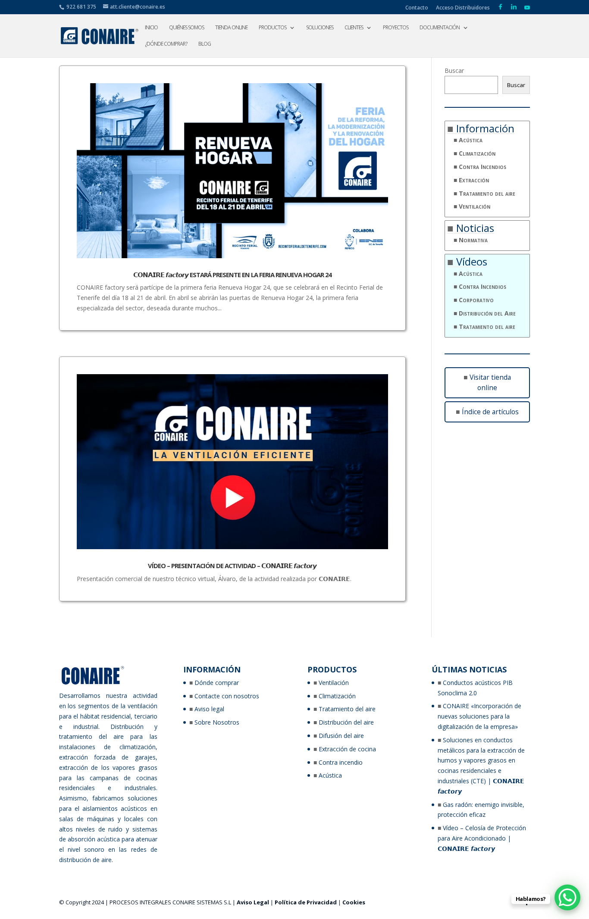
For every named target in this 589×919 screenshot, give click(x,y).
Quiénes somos (186, 28)
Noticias (475, 228)
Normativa (473, 240)
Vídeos (471, 261)
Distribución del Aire (487, 313)
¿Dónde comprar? (166, 44)
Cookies (353, 902)
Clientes (354, 28)
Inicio (151, 28)
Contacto (416, 8)
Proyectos (395, 28)
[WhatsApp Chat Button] (567, 897)
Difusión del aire (341, 735)
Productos (272, 28)
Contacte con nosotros (226, 696)
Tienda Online (231, 28)
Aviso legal (209, 709)
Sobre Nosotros (216, 722)
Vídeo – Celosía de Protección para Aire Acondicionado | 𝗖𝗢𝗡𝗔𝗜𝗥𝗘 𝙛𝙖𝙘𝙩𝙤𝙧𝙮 (482, 838)
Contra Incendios (482, 167)
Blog (204, 44)
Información (485, 128)
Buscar (454, 70)
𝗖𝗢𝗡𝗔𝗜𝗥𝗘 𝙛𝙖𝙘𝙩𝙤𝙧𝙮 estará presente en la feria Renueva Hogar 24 (232, 274)
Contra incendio (341, 762)
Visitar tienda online (490, 382)
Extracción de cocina (347, 749)
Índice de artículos (490, 411)
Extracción (474, 180)
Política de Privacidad (306, 902)
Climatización (477, 153)
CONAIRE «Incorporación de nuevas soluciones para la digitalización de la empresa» (479, 716)
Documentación (440, 28)
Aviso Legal (253, 902)
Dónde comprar (216, 682)
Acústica (470, 140)
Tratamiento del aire (487, 193)
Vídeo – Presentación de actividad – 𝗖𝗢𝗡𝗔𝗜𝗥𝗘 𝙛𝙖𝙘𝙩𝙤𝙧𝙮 (232, 565)
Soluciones (319, 28)
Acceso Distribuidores (463, 8)
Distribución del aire (346, 722)
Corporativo (476, 300)
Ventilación (474, 206)
